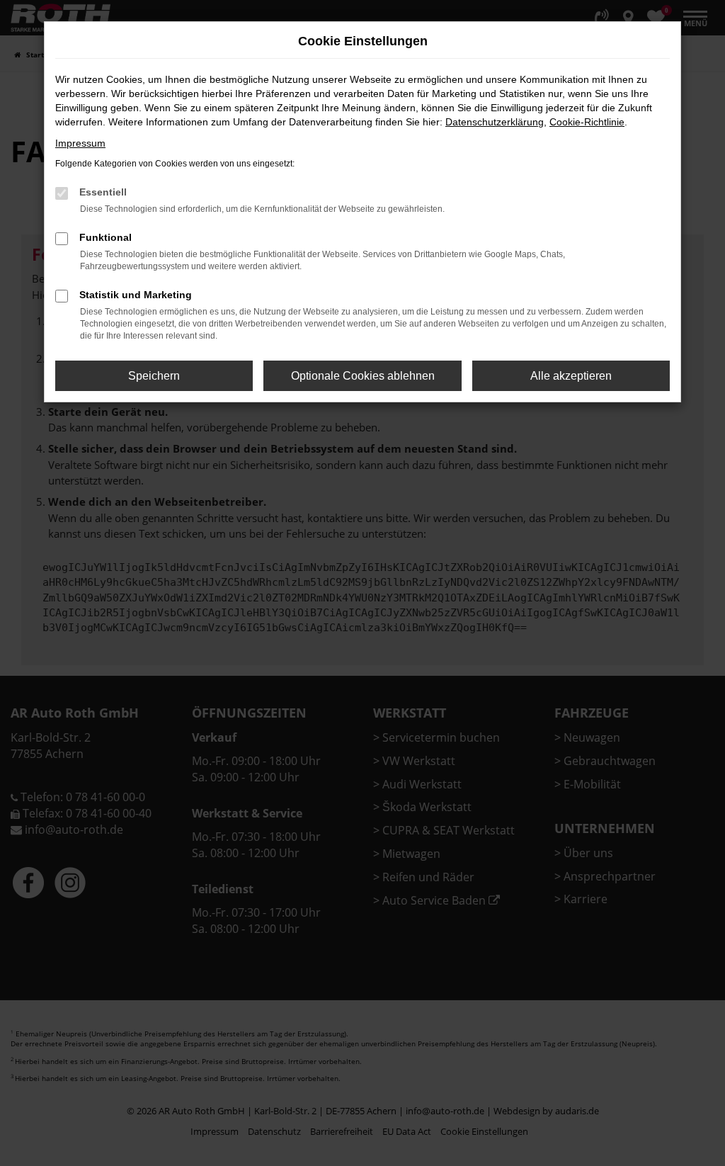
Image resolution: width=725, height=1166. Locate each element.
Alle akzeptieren (571, 376)
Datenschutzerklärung (494, 122)
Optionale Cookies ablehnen (363, 376)
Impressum (80, 143)
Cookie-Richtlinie (586, 122)
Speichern (154, 376)
